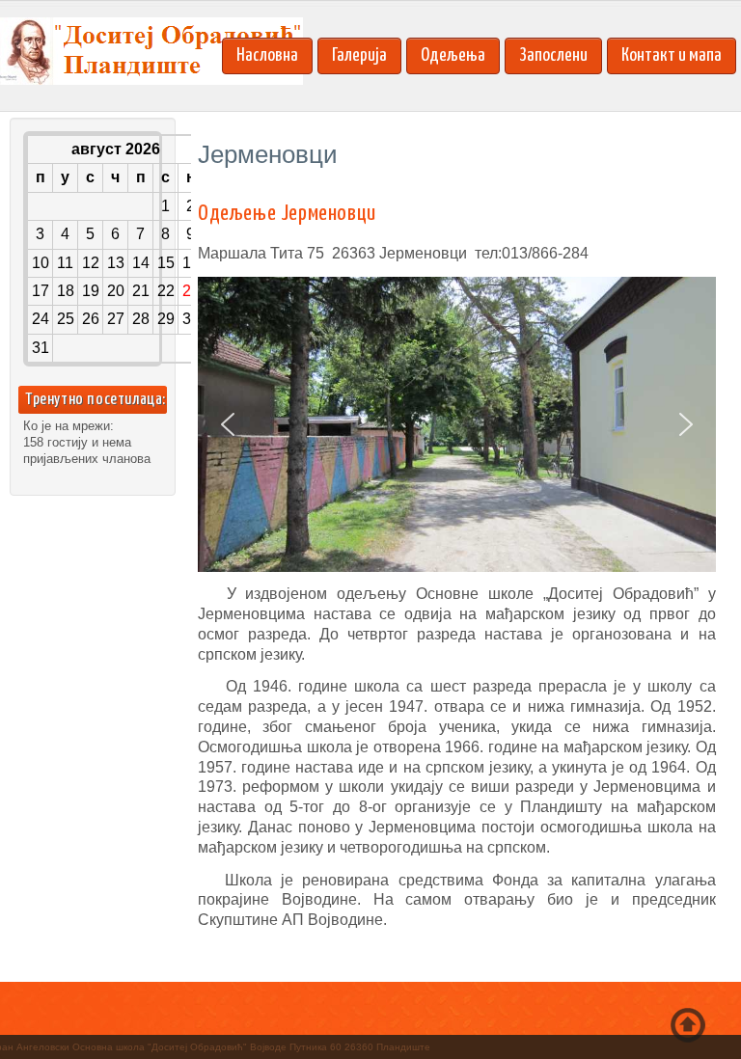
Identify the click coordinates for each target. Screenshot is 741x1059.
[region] (457, 425)
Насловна (267, 55)
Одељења (453, 55)
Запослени (553, 55)
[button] (227, 424)
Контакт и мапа (671, 55)
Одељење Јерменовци (287, 214)
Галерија (359, 55)
